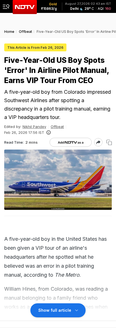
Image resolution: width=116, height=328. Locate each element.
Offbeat (57, 126)
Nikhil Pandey (34, 126)
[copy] (109, 142)
